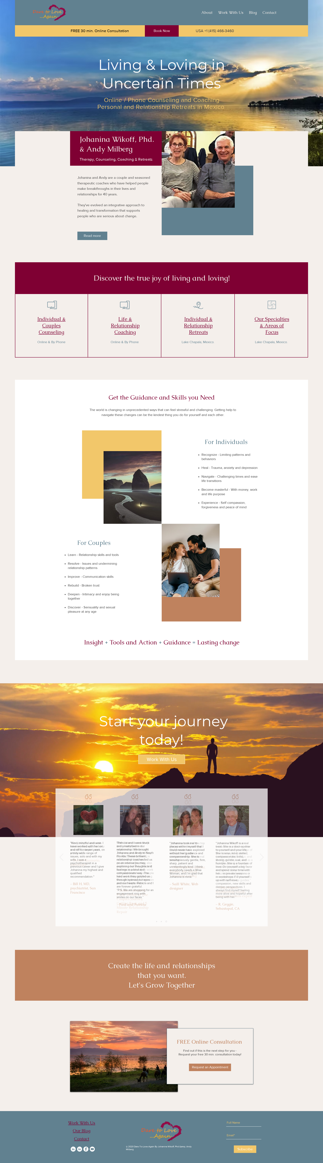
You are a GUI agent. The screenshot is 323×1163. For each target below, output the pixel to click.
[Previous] (61, 857)
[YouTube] (92, 1149)
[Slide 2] (161, 921)
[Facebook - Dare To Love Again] (85, 1149)
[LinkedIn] (73, 1149)
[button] (230, 12)
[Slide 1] (157, 921)
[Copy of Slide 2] (166, 921)
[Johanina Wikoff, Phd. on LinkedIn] (79, 1149)
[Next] (262, 857)
